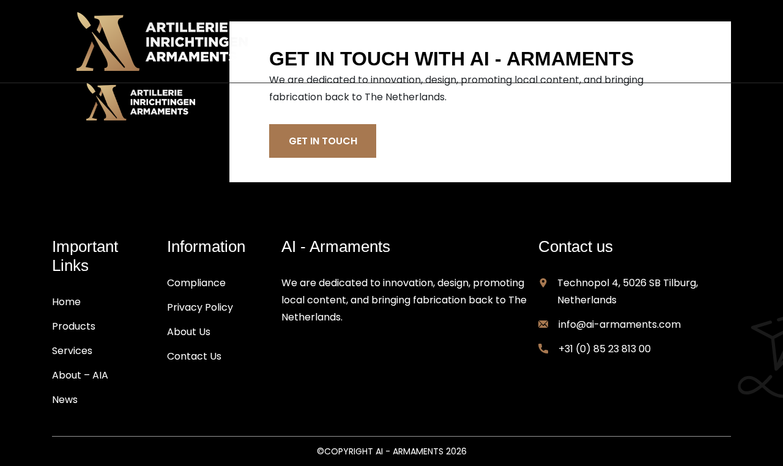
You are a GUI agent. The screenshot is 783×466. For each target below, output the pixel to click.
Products (73, 326)
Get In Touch (323, 141)
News (65, 400)
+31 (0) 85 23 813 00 (604, 349)
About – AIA (80, 375)
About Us (188, 332)
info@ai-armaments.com (619, 324)
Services (72, 351)
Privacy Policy (200, 307)
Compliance (196, 283)
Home (66, 302)
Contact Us (194, 356)
